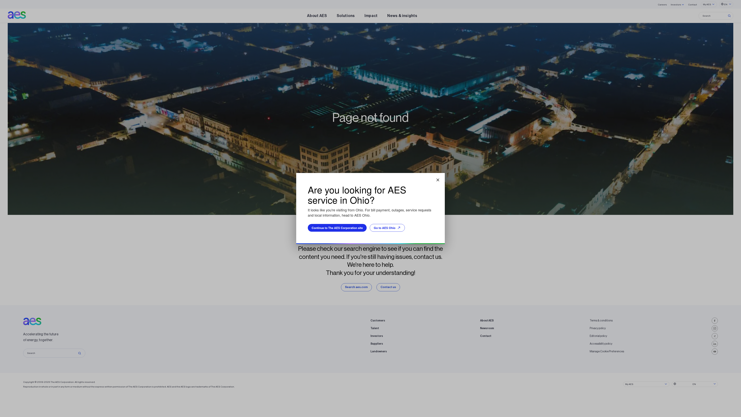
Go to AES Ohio (384, 228)
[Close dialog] (438, 180)
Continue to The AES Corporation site (337, 228)
